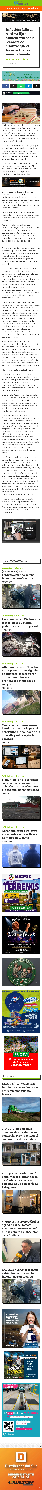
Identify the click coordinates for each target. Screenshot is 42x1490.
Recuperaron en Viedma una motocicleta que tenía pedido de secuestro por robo (21, 623)
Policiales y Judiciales (17, 59)
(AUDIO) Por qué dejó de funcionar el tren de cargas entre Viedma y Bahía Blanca (20, 1089)
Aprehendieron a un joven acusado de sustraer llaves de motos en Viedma (19, 834)
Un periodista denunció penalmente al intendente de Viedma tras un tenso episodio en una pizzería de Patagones (20, 1180)
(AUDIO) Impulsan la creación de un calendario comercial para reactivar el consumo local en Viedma (20, 1134)
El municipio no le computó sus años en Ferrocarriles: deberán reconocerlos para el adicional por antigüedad (20, 785)
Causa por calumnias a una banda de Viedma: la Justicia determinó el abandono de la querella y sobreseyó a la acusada (21, 732)
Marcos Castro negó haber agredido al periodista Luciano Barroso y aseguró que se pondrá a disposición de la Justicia (20, 1228)
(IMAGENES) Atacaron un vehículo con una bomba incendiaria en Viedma (19, 575)
